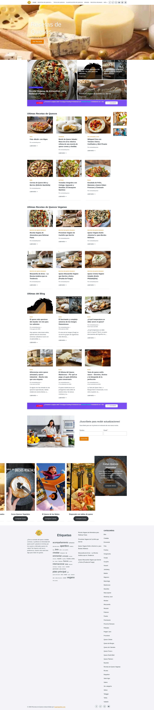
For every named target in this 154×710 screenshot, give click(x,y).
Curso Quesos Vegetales (20, 514)
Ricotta (106, 670)
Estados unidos (71, 558)
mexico (63, 566)
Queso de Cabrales (109, 647)
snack (65, 574)
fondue (56, 561)
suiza (69, 574)
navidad (67, 566)
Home (34, 2)
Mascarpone (107, 593)
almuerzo (71, 542)
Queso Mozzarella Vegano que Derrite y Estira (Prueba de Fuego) (68, 276)
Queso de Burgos (109, 643)
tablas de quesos (58, 577)
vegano (71, 577)
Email (106, 430)
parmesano (56, 569)
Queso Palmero (108, 659)
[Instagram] (116, 2)
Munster (106, 608)
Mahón (106, 573)
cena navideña (65, 549)
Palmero (106, 612)
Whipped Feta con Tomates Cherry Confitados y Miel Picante (97, 141)
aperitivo (64, 546)
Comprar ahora (110, 486)
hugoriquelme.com (59, 707)
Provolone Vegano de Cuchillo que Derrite (95, 94)
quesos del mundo (56, 574)
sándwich (73, 574)
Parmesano (107, 620)
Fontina (106, 550)
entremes (54, 558)
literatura (70, 564)
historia (70, 561)
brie (57, 549)
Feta (31, 136)
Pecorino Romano (109, 624)
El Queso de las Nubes (50, 514)
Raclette (106, 663)
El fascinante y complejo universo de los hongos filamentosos (113, 71)
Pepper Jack (107, 631)
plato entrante (62, 569)
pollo (68, 572)
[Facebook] (109, 2)
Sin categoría (92, 136)
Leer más (33, 145)
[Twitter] (113, 2)
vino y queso (55, 580)
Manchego (107, 581)
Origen (86, 2)
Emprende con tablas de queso (81, 514)
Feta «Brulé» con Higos (39, 139)
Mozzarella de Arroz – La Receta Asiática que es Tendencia (39, 276)
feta (53, 561)
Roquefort (107, 674)
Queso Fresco (108, 651)
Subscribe (84, 439)
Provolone (107, 635)
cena (60, 549)
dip (66, 553)
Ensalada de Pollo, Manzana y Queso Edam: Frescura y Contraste (97, 185)
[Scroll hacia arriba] (150, 707)
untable (64, 577)
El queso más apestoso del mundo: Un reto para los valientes (89, 71)
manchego (55, 566)
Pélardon (106, 628)
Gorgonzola (107, 554)
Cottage (61, 180)
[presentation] (40, 125)
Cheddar (61, 136)
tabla (54, 577)
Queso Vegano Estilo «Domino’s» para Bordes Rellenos (97, 235)
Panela (106, 616)
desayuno (62, 553)
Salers (106, 682)
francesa (60, 561)
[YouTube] (119, 2)
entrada (65, 556)
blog (53, 549)
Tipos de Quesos (59, 2)
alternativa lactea (56, 546)
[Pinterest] (122, 2)
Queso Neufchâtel (109, 655)
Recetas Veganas (96, 2)
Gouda (106, 558)
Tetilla (105, 698)
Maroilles (106, 589)
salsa (62, 574)
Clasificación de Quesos (74, 2)
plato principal (59, 571)
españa (59, 558)
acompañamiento (60, 542)
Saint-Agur (107, 678)
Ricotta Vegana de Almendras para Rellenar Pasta (39, 235)
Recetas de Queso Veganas (35, 87)
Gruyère (106, 561)
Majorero (106, 577)
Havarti (106, 565)
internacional (58, 564)
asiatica (71, 546)
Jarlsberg (106, 569)
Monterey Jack (108, 596)
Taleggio (106, 694)
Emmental (107, 542)
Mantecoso (107, 585)
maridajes (59, 566)
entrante (70, 556)
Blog (31, 316)
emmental (57, 556)
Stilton (105, 690)
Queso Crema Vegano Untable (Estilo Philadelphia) (96, 276)
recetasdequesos (34, 97)
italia (66, 564)
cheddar (56, 553)
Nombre (82, 430)
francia (65, 561)
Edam (89, 180)
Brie (31, 180)
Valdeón (106, 702)
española (64, 558)
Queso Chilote (108, 639)
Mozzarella (107, 604)
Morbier (106, 600)
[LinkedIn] (125, 2)
